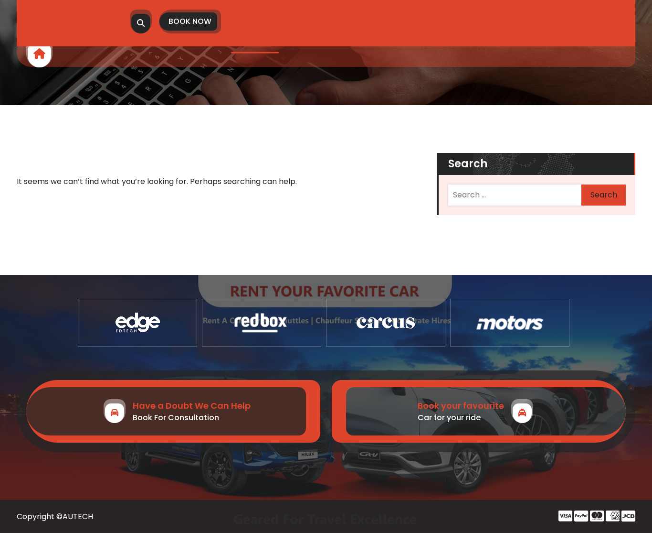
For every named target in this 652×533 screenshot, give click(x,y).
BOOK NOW (189, 21)
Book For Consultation (176, 417)
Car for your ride (449, 417)
